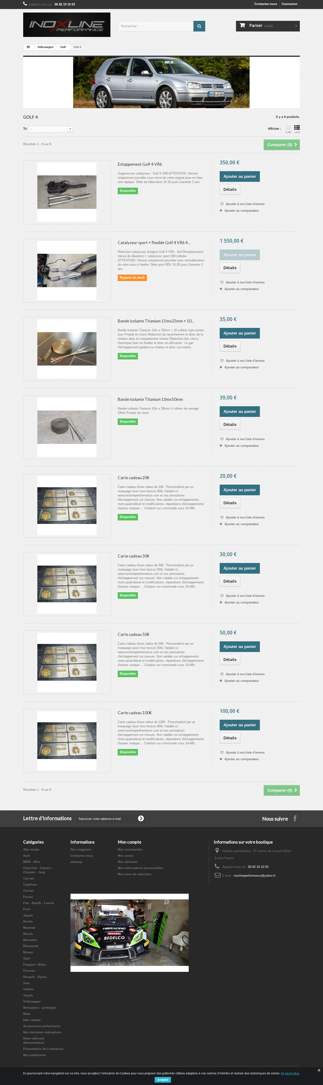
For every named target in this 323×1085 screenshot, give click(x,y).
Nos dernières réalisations (42, 1032)
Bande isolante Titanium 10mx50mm (150, 399)
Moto (27, 1014)
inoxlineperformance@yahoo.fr (254, 875)
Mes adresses (128, 862)
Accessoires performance (41, 1026)
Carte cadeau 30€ (133, 556)
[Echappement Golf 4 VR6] (67, 192)
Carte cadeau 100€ (135, 712)
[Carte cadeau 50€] (67, 662)
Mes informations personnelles (140, 868)
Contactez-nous (265, 4)
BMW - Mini (31, 862)
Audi (26, 855)
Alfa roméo (31, 849)
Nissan (28, 952)
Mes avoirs (126, 855)
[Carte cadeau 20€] (67, 505)
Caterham (30, 884)
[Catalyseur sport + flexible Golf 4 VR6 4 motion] (67, 270)
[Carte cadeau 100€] (67, 740)
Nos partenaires (34, 1055)
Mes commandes (130, 849)
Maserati (29, 927)
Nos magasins (80, 849)
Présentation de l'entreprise (43, 1049)
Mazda (28, 934)
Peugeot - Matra (34, 964)
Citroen (28, 891)
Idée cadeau (32, 1020)
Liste (297, 132)
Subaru (28, 989)
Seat (26, 983)
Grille (288, 132)
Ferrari (28, 897)
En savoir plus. (290, 1073)
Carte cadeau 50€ (133, 634)
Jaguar (28, 915)
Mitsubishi (31, 946)
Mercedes (30, 940)
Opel (26, 958)
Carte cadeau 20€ (133, 477)
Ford (26, 909)
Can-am (28, 878)
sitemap (76, 862)
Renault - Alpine (35, 977)
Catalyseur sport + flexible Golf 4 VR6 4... (154, 242)
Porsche (29, 971)
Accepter (162, 1079)
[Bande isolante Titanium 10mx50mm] (67, 427)
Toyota (28, 995)
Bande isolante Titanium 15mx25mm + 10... (156, 320)
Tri (25, 128)
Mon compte (129, 841)
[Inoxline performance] (67, 25)
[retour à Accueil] (28, 47)
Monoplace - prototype (39, 1007)
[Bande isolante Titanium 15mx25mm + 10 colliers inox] (67, 349)
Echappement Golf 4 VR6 (140, 164)
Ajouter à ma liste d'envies (245, 204)
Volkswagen (45, 47)
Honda (28, 921)
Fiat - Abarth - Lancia (38, 903)
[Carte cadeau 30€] (67, 584)
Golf (63, 47)
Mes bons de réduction (134, 874)
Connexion (289, 4)
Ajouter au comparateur (241, 210)
